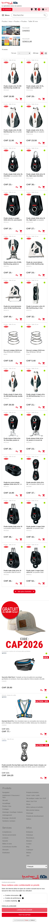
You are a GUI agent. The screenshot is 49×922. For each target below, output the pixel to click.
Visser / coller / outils (32, 795)
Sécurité (5, 800)
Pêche (28, 804)
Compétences (6, 832)
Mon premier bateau (32, 810)
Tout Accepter (24, 915)
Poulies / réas (7, 21)
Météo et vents (7, 844)
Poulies (16, 21)
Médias (28, 852)
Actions (28, 819)
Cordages (5, 809)
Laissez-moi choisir (24, 910)
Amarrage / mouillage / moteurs (12, 812)
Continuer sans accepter (8, 882)
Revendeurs (30, 838)
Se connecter (7, 9)
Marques (29, 841)
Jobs (27, 855)
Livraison (5, 838)
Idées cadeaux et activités (34, 807)
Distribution (6, 852)
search (44, 15)
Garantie (5, 841)
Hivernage (29, 813)
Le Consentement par (24, 920)
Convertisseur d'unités (9, 847)
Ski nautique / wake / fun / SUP (36, 798)
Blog (27, 847)
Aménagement (7, 815)
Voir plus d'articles (24, 591)
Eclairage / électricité (9, 818)
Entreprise (29, 832)
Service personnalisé (9, 835)
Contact (28, 844)
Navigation (5, 792)
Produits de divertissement (34, 816)
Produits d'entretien (32, 792)
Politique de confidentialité (9, 905)
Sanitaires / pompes (8, 821)
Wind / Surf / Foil (31, 801)
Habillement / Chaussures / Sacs (11, 796)
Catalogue (29, 850)
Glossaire (5, 850)
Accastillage (6, 803)
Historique (29, 835)
